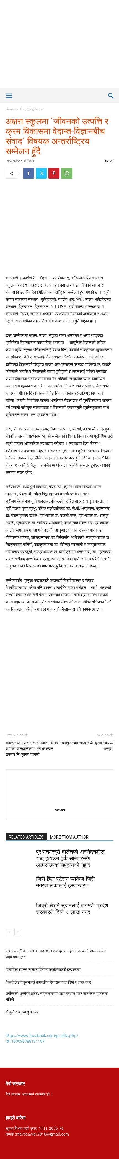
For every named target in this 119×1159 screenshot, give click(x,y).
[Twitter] (41, 173)
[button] (9, 95)
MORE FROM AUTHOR (69, 837)
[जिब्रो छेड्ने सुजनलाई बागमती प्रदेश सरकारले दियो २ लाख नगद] (19, 911)
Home (10, 109)
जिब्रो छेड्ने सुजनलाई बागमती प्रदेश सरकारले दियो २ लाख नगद (48, 982)
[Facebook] (28, 173)
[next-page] (17, 932)
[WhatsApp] (66, 173)
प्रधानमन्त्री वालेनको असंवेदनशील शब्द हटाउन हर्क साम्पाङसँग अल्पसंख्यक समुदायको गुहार (70, 858)
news (59, 809)
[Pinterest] (54, 173)
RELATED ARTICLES (26, 837)
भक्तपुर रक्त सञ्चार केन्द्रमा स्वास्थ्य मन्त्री (86, 745)
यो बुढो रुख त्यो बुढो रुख (22, 1012)
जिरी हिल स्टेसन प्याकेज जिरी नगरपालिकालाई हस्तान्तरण (44, 969)
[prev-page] (9, 932)
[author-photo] (59, 802)
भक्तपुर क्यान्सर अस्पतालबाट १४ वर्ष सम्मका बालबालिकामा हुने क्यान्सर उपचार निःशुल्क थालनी (32, 748)
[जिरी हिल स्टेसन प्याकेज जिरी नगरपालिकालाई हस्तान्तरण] (19, 885)
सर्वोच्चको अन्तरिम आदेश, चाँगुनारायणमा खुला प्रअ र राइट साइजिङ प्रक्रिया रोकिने (57, 996)
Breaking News (31, 109)
